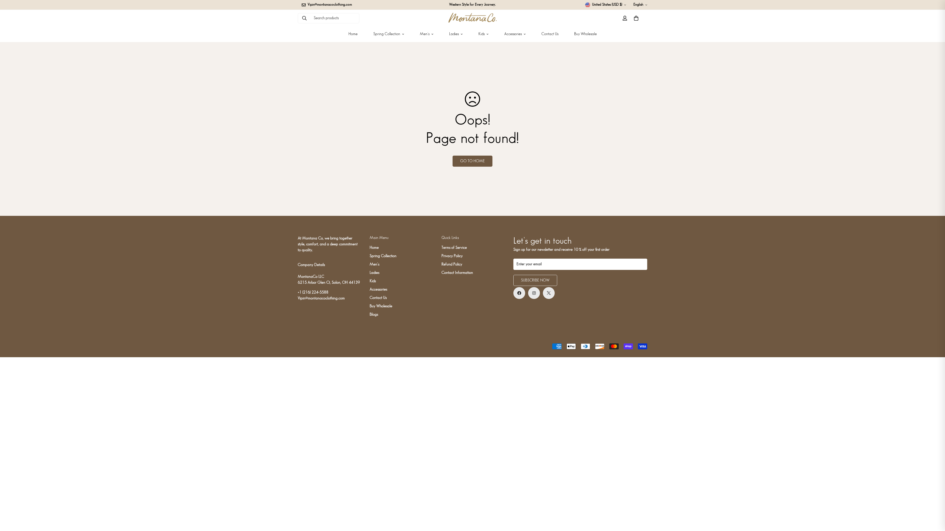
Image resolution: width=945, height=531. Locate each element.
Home (353, 34)
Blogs (374, 314)
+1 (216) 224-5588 (313, 292)
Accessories (513, 34)
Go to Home (472, 161)
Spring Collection (386, 34)
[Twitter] (549, 293)
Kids (481, 34)
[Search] (304, 18)
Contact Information (457, 273)
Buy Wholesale (585, 34)
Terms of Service (454, 248)
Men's (424, 34)
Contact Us (549, 34)
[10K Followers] (519, 293)
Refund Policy (451, 264)
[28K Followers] (534, 293)
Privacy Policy (452, 256)
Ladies (454, 34)
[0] (636, 18)
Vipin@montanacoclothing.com (321, 298)
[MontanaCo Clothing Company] (472, 18)
